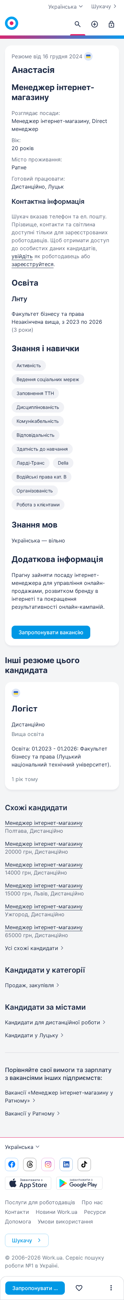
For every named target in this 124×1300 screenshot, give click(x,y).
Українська (19, 1147)
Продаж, (29, 985)
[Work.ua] (11, 23)
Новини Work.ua (56, 1212)
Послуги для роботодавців (40, 1202)
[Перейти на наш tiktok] (84, 1164)
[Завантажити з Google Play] (79, 1183)
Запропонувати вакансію (38, 1288)
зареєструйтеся (33, 264)
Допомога (18, 1221)
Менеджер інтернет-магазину (44, 823)
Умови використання (65, 1221)
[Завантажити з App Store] (28, 1183)
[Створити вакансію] (94, 24)
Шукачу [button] (22, 1240)
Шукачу (101, 6)
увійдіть (22, 256)
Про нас (92, 1202)
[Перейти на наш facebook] (11, 1164)
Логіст (24, 708)
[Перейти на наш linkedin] (66, 1164)
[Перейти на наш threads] (29, 1164)
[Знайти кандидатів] (77, 24)
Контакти (17, 1212)
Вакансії (30, 1113)
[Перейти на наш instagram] (48, 1164)
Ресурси (95, 1212)
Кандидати (52, 1022)
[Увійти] (111, 24)
